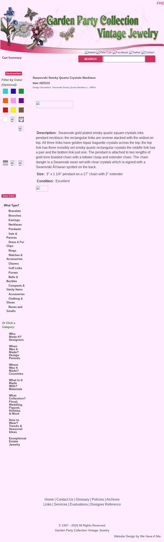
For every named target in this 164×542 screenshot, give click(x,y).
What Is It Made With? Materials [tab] (16, 384)
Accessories (17, 294)
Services (60, 504)
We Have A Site (150, 536)
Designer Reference (105, 504)
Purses (13, 272)
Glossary (82, 499)
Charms (14, 263)
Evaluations (79, 504)
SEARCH (85, 58)
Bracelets (15, 211)
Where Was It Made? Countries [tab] (16, 369)
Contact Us (64, 499)
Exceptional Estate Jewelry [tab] (17, 441)
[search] (150, 59)
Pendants (15, 229)
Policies (98, 499)
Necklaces (15, 224)
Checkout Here (13, 73)
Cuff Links (15, 268)
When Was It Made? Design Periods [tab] (14, 352)
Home (49, 499)
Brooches (15, 215)
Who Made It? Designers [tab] (16, 336)
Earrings (14, 220)
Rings (12, 250)
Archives (113, 499)
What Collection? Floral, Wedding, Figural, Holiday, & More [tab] (17, 404)
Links (47, 504)
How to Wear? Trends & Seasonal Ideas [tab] (15, 426)
